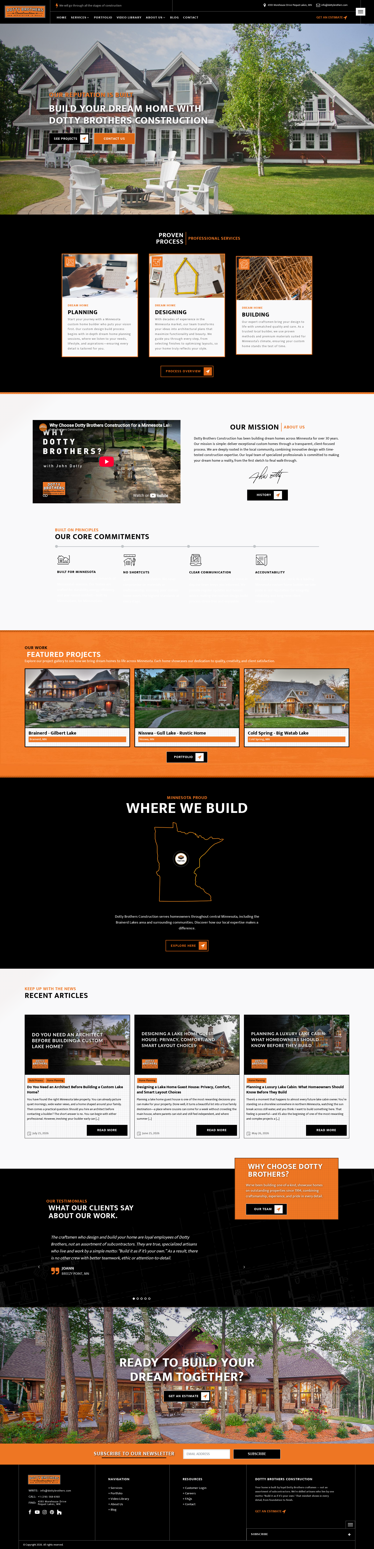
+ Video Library (118, 1498)
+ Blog (112, 1509)
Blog (174, 17)
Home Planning (55, 1080)
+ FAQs (187, 1498)
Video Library (129, 17)
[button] (80, 17)
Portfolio (103, 17)
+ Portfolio (115, 1493)
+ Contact (189, 1504)
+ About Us (115, 1504)
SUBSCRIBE (257, 1454)
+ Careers (189, 1493)
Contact (190, 17)
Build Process (36, 1080)
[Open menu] (360, 12)
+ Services (115, 1488)
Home (62, 17)
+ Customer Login (194, 1488)
